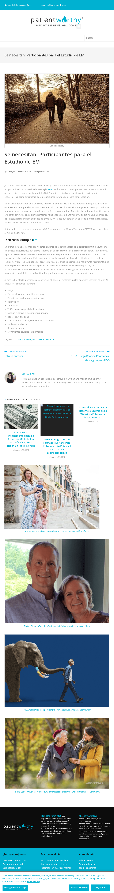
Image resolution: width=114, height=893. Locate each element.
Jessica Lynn (10, 171)
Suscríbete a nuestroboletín (55, 860)
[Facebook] (88, 5)
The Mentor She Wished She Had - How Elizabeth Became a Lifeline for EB (57, 531)
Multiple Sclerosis (41, 171)
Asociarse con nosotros (14, 860)
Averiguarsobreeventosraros (55, 864)
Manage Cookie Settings (15, 887)
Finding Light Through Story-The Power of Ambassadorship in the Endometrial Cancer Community (57, 791)
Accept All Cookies (79, 887)
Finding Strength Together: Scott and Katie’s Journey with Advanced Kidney (57, 626)
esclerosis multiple (22, 340)
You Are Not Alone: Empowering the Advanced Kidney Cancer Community (57, 709)
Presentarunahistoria (13, 864)
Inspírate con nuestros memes (56, 867)
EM (35, 240)
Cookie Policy (33, 881)
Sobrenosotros (86, 860)
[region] (57, 882)
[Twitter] (107, 5)
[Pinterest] (102, 5)
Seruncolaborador (12, 867)
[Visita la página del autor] (10, 377)
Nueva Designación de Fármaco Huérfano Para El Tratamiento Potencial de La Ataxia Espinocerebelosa (57, 446)
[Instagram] (93, 5)
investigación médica (41, 340)
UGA (50, 189)
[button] (78, 26)
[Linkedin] (98, 5)
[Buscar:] (93, 38)
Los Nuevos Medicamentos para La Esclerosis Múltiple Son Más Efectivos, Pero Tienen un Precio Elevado (21, 439)
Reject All (100, 887)
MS (53, 340)
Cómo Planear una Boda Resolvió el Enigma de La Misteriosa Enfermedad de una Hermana (93, 412)
